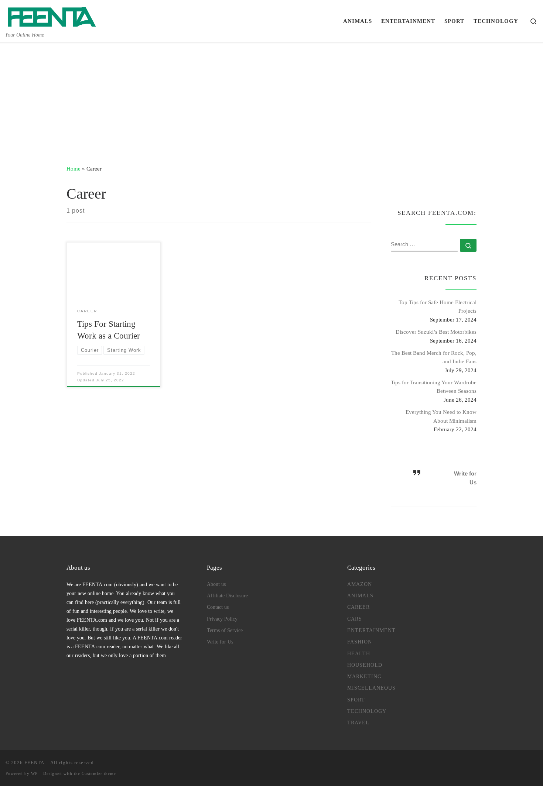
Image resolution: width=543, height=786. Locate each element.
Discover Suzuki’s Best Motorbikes (436, 332)
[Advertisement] (271, 98)
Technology (366, 711)
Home (73, 168)
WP (34, 773)
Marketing (364, 676)
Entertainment (371, 630)
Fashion (359, 642)
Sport (356, 700)
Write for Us (220, 642)
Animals (360, 595)
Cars (354, 619)
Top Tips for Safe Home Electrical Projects (438, 306)
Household (364, 665)
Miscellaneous (371, 688)
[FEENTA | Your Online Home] (52, 15)
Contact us (218, 607)
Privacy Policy (222, 619)
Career (358, 607)
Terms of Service (225, 630)
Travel (358, 722)
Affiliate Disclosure (227, 595)
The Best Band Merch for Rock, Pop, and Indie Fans (434, 357)
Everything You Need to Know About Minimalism (441, 416)
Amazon (359, 584)
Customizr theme (99, 773)
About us (216, 584)
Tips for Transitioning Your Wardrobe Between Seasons (434, 386)
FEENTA (34, 762)
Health (358, 653)
